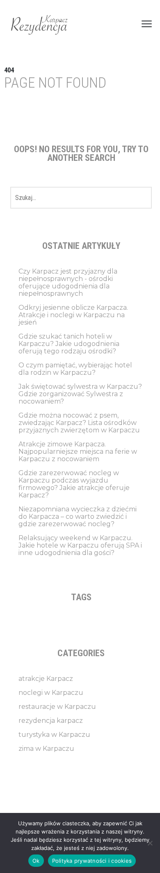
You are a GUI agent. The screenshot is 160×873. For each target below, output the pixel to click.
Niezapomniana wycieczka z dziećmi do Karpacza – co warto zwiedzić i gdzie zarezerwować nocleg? (77, 516)
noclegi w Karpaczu (50, 693)
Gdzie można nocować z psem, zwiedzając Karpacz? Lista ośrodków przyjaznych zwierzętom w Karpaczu (79, 422)
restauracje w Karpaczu (57, 706)
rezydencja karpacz (50, 720)
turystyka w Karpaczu (54, 734)
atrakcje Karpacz (45, 679)
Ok (36, 860)
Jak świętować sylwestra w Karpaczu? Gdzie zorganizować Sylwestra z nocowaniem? (80, 394)
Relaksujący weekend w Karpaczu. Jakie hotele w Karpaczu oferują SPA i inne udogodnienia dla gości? (80, 545)
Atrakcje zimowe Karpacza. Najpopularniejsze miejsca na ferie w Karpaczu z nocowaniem (77, 451)
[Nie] (150, 843)
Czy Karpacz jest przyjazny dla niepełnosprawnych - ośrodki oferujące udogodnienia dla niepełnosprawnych (67, 282)
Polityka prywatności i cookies (92, 860)
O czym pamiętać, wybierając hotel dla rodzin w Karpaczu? (75, 368)
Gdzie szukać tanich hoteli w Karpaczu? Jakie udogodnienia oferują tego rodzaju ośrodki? (68, 343)
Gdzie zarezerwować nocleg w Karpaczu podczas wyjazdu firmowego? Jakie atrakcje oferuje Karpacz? (74, 484)
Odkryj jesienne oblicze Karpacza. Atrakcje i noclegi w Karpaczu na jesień (73, 315)
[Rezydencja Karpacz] (39, 23)
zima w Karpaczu (46, 748)
